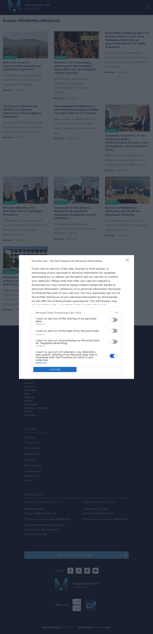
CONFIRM (55, 369)
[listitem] (76, 312)
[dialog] (76, 317)
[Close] (128, 261)
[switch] (113, 320)
